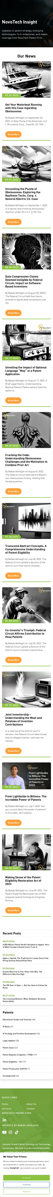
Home (5, 1103)
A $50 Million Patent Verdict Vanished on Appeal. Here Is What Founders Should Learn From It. (26, 945)
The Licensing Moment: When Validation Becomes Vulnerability (24, 999)
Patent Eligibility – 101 (12, 1061)
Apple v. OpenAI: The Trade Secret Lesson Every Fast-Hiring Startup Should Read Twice (26, 959)
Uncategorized (9, 1075)
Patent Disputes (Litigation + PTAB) (18, 1054)
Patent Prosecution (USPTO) (15, 1068)
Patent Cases (8, 1047)
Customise (27, 1184)
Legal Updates (9, 1040)
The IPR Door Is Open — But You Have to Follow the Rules (25, 986)
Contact (30, 1108)
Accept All (26, 1178)
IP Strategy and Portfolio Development (19, 1033)
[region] (26, 1174)
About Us (31, 1103)
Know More (13, 134)
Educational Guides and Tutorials (17, 1019)
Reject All (26, 1191)
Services (6, 1108)
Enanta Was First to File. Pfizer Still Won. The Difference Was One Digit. (22, 972)
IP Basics (6, 1026)
